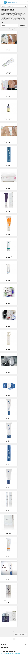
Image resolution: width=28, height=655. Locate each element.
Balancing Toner (8, 463)
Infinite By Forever (9, 531)
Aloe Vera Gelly (8, 256)
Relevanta (9, 26)
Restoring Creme (8, 623)
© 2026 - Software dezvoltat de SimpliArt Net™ (11, 653)
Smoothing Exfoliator (8, 440)
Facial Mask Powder (8, 187)
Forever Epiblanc (8, 49)
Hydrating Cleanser (8, 210)
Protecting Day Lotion (8, 417)
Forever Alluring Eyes (8, 95)
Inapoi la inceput (20, 635)
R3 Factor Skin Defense (9, 141)
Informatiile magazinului (8, 651)
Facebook (14, 639)
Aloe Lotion (8, 279)
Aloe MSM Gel (9, 371)
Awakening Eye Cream (9, 486)
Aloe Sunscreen (8, 233)
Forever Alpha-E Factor (9, 118)
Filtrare (22, 26)
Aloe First (9, 348)
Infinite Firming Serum (9, 509)
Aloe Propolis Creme (8, 555)
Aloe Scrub (8, 72)
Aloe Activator (9, 164)
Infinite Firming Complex (8, 600)
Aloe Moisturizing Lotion (8, 302)
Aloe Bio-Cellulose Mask (9, 394)
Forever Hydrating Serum (8, 578)
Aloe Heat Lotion (8, 325)
